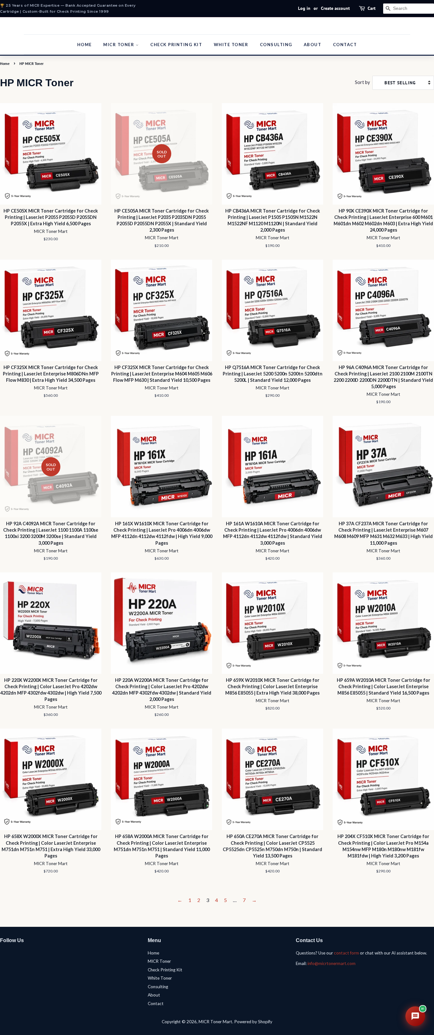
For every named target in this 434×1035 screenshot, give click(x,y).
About (313, 44)
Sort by (362, 82)
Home (84, 44)
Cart (372, 8)
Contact (345, 44)
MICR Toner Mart (215, 1021)
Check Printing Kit (176, 44)
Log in (304, 8)
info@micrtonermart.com (332, 963)
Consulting (276, 44)
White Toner (231, 44)
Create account (335, 8)
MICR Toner (119, 44)
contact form (346, 952)
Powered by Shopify (253, 1021)
